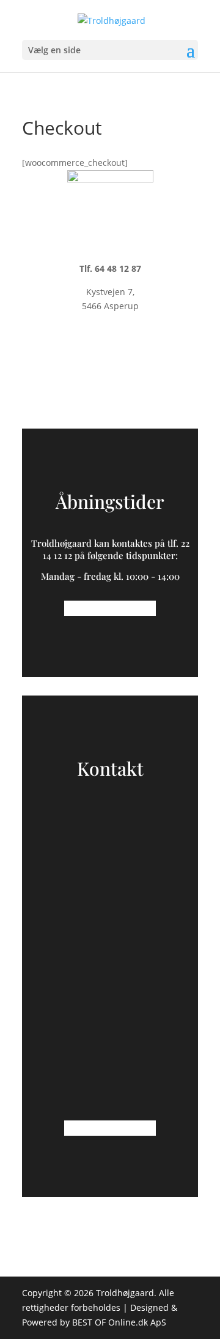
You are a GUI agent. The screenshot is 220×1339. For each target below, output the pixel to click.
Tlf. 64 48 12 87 (110, 268)
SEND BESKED (110, 1084)
